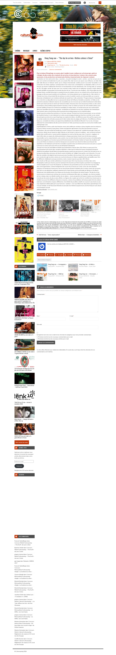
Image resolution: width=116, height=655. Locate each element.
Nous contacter (60, 2)
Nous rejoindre (75, 2)
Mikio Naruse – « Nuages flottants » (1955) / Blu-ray (24, 420)
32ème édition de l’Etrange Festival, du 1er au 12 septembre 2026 (23, 283)
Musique (26, 51)
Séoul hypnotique (59, 66)
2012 (75, 65)
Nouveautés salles (52, 63)
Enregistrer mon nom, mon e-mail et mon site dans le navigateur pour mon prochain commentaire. (64, 334)
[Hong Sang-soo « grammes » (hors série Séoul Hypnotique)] (47, 205)
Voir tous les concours (80, 44)
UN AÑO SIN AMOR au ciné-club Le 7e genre (23, 335)
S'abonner (19, 466)
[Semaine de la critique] (58, 13)
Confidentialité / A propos (46, 2)
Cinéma (17, 51)
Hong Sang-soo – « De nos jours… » (88, 274)
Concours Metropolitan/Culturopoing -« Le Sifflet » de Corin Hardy (23, 610)
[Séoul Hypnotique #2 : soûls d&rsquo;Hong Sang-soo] (69, 205)
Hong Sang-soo (51, 65)
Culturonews (26, 2)
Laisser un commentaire (55, 69)
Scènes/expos (45, 51)
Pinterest (79, 254)
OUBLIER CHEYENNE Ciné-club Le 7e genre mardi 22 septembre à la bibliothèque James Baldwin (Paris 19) (24, 301)
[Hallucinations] (24, 135)
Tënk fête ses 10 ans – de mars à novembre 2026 (23, 403)
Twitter (51, 254)
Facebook (42, 254)
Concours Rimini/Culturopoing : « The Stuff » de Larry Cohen (24, 549)
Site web (39, 324)
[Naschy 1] (24, 190)
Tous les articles (17, 2)
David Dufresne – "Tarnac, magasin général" (49, 235)
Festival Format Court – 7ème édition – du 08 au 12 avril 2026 (24, 386)
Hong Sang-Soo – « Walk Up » (89, 212)
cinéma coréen (50, 66)
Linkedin (69, 254)
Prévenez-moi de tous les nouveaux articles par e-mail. (53, 339)
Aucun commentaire (42, 69)
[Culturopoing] (31, 42)
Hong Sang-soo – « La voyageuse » (57, 264)
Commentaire (41, 294)
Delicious (88, 254)
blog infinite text (52, 189)
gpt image (17, 561)
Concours (34, 2)
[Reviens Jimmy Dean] (24, 107)
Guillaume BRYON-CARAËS (54, 61)
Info (85, 3)
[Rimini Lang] (24, 234)
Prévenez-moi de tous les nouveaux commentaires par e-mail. (55, 337)
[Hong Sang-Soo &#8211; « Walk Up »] (91, 205)
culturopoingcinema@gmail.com (88, 228)
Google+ (60, 254)
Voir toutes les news (22, 442)
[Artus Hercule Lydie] (24, 218)
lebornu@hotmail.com (63, 228)
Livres (35, 51)
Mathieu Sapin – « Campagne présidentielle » (89, 235)
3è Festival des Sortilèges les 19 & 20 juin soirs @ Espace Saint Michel (24, 369)
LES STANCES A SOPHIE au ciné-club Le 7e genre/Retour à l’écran (24, 352)
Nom (38, 316)
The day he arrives (64, 65)
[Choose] (24, 80)
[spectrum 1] (24, 262)
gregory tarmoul (19, 554)
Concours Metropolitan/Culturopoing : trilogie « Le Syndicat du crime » (23, 569)
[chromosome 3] (24, 163)
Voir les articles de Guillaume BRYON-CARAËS (61, 244)
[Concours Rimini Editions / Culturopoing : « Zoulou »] (80, 26)
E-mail (72, 316)
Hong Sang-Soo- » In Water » (87, 264)
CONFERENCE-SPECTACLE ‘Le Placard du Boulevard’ (23, 319)
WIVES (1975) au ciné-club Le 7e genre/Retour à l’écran (22, 437)
